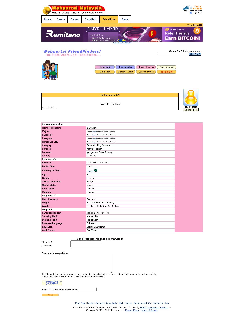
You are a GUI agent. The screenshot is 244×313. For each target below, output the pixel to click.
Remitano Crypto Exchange (122, 42)
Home (47, 19)
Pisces (90, 171)
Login (94, 131)
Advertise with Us (142, 303)
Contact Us (158, 303)
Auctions (100, 303)
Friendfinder (109, 19)
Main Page (80, 303)
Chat (121, 303)
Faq (167, 303)
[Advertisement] (188, 177)
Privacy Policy (132, 310)
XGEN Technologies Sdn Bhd (154, 307)
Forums (128, 303)
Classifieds (91, 19)
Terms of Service (149, 310)
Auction (75, 19)
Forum (125, 19)
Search (61, 19)
